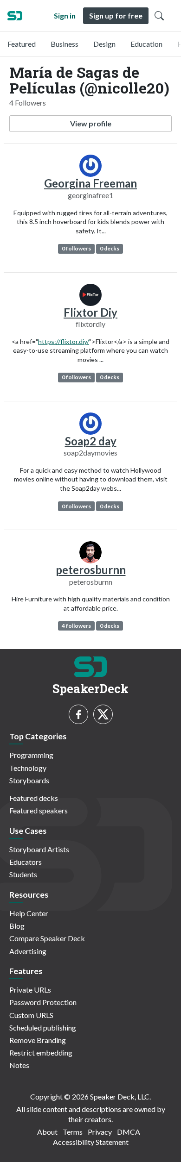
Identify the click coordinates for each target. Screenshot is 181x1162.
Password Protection (43, 1002)
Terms (73, 1131)
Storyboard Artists (39, 849)
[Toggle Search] (159, 15)
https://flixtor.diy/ (63, 341)
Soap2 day (90, 441)
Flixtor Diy (90, 312)
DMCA (128, 1131)
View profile (90, 123)
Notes (19, 1065)
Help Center (28, 913)
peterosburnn (91, 569)
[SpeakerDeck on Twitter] (103, 714)
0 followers (76, 248)
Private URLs (30, 989)
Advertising (27, 951)
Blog (17, 925)
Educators (25, 861)
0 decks (109, 248)
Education (146, 43)
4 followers (76, 625)
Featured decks (33, 797)
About (47, 1131)
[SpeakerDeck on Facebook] (78, 714)
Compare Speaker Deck (47, 938)
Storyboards (29, 780)
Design (104, 43)
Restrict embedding (40, 1052)
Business (64, 43)
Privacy (100, 1131)
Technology (27, 767)
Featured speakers (38, 810)
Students (23, 874)
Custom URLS (31, 1015)
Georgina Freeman (90, 183)
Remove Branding (37, 1040)
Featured (21, 43)
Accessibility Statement (91, 1141)
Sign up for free (115, 15)
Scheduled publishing (42, 1027)
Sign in (65, 15)
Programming (31, 754)
